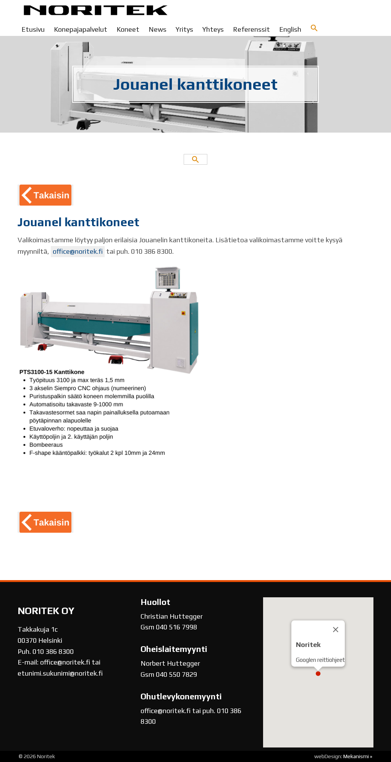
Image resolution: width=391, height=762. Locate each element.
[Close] (335, 630)
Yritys (184, 29)
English (290, 29)
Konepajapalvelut (80, 29)
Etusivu (33, 29)
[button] (314, 28)
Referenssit (251, 29)
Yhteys (213, 29)
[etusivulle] (96, 12)
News (157, 29)
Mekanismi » (357, 756)
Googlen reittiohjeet (320, 660)
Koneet (127, 29)
